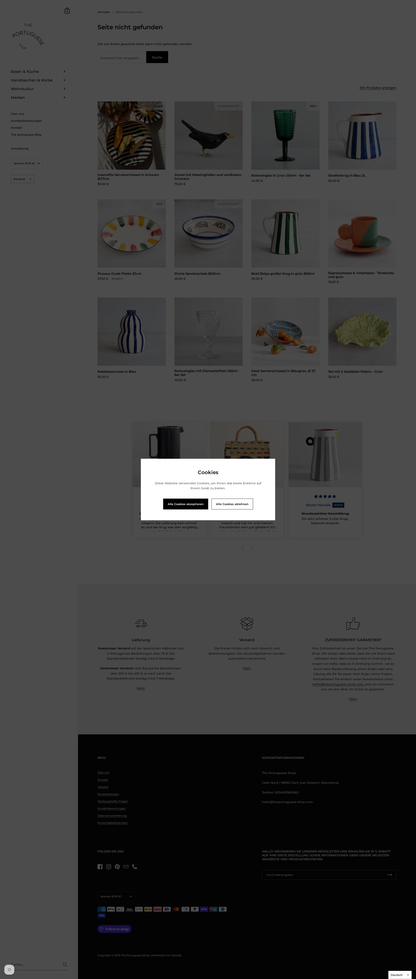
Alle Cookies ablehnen (232, 504)
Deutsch (397, 975)
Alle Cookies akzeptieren (186, 504)
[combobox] (400, 975)
